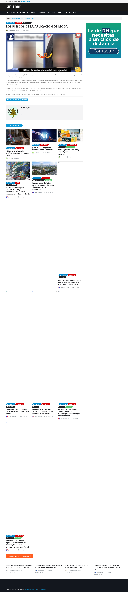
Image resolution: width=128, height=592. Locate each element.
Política (33, 13)
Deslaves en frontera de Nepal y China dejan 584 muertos (48, 566)
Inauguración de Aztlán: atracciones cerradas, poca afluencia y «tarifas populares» (43, 186)
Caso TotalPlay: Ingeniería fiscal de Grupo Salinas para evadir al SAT (17, 411)
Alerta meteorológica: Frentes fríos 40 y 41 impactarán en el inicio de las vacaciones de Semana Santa (18, 190)
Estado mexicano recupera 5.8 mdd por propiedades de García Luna (107, 567)
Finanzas (68, 13)
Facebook (17, 99)
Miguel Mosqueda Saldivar (16, 570)
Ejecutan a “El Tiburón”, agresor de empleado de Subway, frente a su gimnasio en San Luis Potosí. (17, 543)
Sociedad (42, 13)
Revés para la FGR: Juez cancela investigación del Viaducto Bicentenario (42, 411)
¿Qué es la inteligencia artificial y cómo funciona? (43, 148)
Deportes (76, 13)
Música (60, 13)
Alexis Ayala (12, 30)
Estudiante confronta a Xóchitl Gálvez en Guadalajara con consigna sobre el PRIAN (69, 412)
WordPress (28, 589)
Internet (25, 99)
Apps (9, 99)
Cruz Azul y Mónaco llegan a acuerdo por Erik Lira (76, 566)
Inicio (8, 18)
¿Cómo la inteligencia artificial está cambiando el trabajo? (17, 153)
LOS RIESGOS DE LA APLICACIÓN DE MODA (23, 18)
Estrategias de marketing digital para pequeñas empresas (68, 152)
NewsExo (34, 589)
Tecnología (51, 13)
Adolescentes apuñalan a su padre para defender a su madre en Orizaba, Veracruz (69, 282)
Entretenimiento (22, 13)
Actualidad (11, 13)
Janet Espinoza (12, 197)
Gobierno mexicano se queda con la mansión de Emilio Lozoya (19, 566)
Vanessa (11, 158)
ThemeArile (43, 589)
